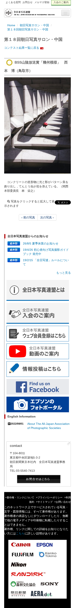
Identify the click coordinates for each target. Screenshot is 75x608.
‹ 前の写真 (28, 217)
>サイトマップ (44, 501)
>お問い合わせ (62, 501)
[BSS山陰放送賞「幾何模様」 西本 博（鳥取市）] (37, 125)
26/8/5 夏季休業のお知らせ (40, 243)
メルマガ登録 (41, 2)
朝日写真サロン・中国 (34, 25)
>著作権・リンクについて (19, 497)
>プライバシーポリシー (49, 497)
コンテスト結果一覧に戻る (21, 47)
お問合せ (27, 2)
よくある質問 (13, 2)
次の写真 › (47, 217)
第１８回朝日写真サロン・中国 (27, 29)
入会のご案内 (61, 2)
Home (11, 25)
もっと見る (63, 272)
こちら (20, 533)
